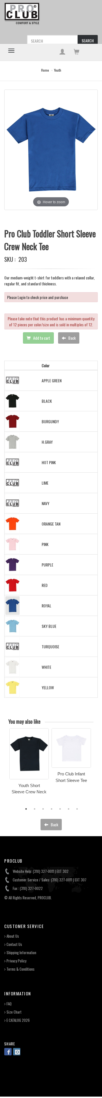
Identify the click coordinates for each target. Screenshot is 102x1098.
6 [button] (68, 809)
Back (71, 338)
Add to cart (41, 338)
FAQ (9, 1003)
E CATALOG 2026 (18, 1020)
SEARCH (88, 40)
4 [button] (51, 809)
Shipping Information (21, 952)
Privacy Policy (16, 960)
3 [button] (43, 809)
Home (45, 70)
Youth (57, 70)
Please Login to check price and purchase (37, 297)
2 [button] (34, 809)
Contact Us (14, 944)
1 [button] (26, 809)
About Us (12, 936)
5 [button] (60, 809)
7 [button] (77, 809)
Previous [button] (5, 768)
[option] (29, 763)
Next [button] (98, 768)
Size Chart (14, 1012)
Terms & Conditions (20, 969)
